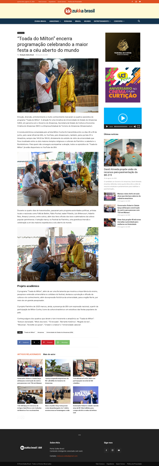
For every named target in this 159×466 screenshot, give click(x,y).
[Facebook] (132, 1)
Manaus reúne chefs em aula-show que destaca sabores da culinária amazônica (129, 196)
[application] (123, 118)
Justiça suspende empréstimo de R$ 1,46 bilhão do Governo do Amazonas (57, 381)
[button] (139, 21)
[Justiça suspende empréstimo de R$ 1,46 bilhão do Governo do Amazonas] (58, 368)
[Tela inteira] (138, 126)
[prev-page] (18, 417)
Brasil (78, 21)
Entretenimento (101, 21)
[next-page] (22, 417)
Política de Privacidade (75, 1)
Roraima (68, 21)
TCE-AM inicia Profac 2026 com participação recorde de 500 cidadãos (84, 381)
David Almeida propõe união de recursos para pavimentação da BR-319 (120, 172)
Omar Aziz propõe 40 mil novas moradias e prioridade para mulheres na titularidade (129, 222)
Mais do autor (49, 354)
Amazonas (54, 21)
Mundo (87, 21)
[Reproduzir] (107, 126)
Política (107, 165)
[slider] (121, 126)
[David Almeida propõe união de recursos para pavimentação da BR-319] (123, 152)
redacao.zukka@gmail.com (67, 456)
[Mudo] (135, 126)
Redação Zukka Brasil (27, 55)
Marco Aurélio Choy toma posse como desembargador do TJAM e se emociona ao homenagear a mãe (57, 408)
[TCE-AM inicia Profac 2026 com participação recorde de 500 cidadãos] (85, 368)
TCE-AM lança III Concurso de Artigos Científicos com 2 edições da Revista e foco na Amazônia (29, 408)
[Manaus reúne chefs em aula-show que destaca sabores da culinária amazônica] (110, 197)
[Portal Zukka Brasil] (79, 11)
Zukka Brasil (40, 21)
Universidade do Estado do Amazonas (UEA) (59, 332)
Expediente (52, 1)
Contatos (118, 21)
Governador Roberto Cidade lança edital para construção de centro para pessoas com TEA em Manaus (29, 381)
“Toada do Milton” (29, 332)
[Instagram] (136, 1)
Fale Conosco (43, 1)
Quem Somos (62, 1)
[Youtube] (140, 1)
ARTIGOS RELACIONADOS (29, 354)
